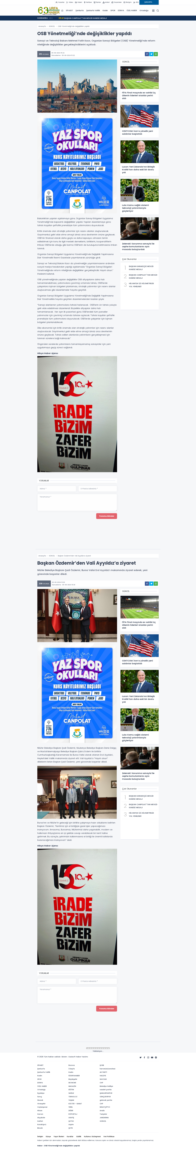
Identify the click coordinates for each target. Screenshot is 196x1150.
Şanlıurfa (79, 10)
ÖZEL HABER (132, 10)
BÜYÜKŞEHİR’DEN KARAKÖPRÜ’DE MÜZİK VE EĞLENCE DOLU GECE (89, 18)
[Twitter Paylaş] (151, 54)
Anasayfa (42, 26)
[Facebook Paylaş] (147, 54)
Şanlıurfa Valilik (93, 10)
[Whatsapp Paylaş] (156, 54)
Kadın (105, 10)
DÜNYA (121, 10)
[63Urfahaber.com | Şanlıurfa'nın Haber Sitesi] (48, 10)
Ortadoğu (144, 10)
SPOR (112, 10)
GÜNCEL (52, 26)
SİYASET (69, 10)
